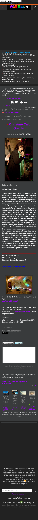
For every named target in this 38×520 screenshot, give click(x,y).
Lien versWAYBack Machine (19, 498)
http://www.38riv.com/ (10, 301)
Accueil (5, 88)
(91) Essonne (29, 412)
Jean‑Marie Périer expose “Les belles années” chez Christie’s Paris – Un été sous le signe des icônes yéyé (32, 407)
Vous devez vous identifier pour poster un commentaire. (19, 367)
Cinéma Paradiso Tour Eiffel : (14, 408)
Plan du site (19, 481)
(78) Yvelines (22, 412)
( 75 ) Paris (4, 412)
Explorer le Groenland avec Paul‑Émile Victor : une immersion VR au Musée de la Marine (23, 408)
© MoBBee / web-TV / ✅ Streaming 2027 (19, 502)
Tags (25, 484)
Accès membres (8, 481)
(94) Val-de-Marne (26, 414)
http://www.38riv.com (22, 311)
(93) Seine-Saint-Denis (15, 414)
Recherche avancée (19, 494)
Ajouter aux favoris (12, 112)
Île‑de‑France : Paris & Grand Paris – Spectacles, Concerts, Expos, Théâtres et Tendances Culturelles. (18, 91)
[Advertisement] (19, 29)
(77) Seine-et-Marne (13, 412)
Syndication (30, 481)
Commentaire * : (7, 346)
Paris (30, 116)
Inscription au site (17, 484)
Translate (16, 3)
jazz (25, 116)
